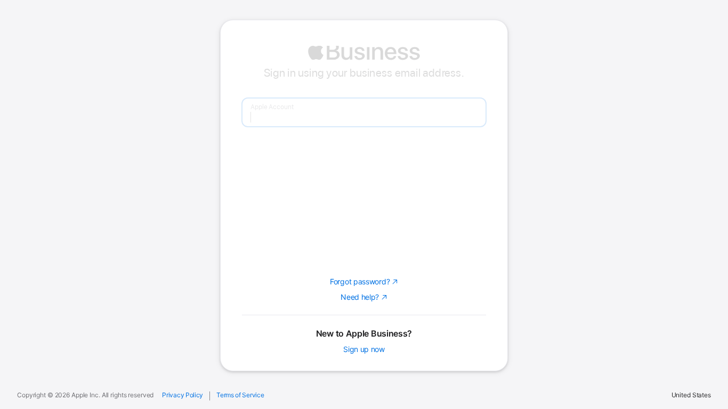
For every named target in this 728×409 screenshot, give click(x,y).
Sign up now (364, 349)
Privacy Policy (182, 395)
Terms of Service (240, 395)
